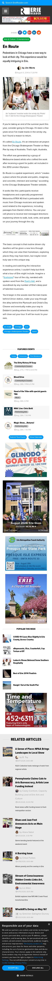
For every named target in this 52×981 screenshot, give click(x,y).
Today (13, 356)
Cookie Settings (8, 963)
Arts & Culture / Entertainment (16, 39)
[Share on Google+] (29, 33)
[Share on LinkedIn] (34, 33)
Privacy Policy (21, 963)
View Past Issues (10, 530)
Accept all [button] (13, 968)
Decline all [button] (38, 968)
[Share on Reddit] (39, 33)
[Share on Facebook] (20, 33)
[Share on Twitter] (25, 33)
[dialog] (26, 951)
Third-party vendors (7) (33, 943)
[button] (26, 975)
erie (26, 327)
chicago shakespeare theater (16, 331)
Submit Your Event (17, 437)
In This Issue (43, 530)
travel (34, 331)
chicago (18, 327)
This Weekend (35, 356)
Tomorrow (23, 356)
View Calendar (36, 437)
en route (7, 327)
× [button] (49, 924)
